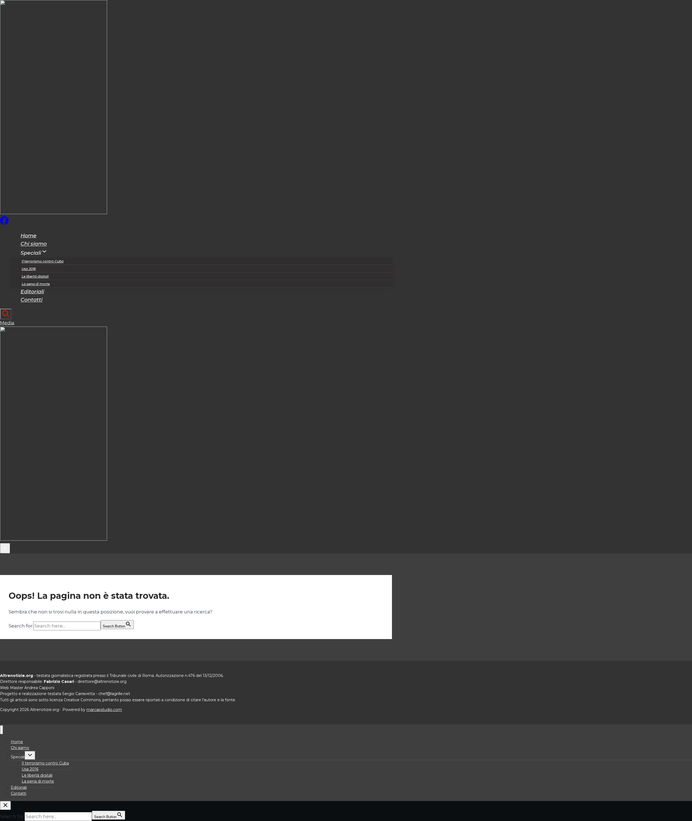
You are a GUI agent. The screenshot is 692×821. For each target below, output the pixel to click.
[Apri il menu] (5, 548)
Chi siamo (34, 244)
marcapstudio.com (104, 709)
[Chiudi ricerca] (5, 805)
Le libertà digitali (35, 276)
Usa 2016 (29, 269)
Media (7, 322)
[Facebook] (4, 223)
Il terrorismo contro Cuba (43, 261)
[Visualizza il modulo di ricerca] (5, 314)
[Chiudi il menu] (1, 729)
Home (28, 235)
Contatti (31, 300)
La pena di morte (36, 284)
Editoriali (32, 291)
